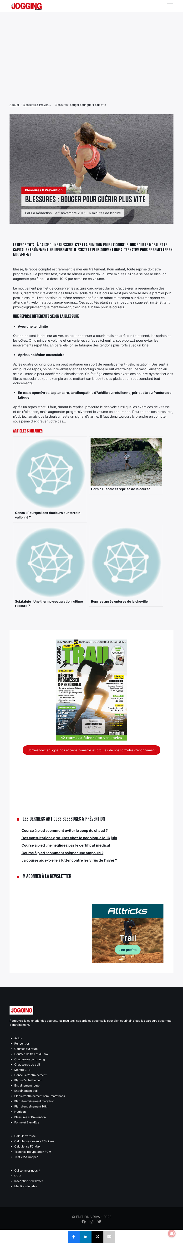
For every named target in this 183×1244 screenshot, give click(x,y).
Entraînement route (27, 1085)
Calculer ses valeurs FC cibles (34, 1141)
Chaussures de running (29, 1059)
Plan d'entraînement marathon (34, 1101)
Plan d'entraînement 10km (31, 1106)
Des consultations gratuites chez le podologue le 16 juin (69, 838)
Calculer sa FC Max (27, 1146)
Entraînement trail (26, 1090)
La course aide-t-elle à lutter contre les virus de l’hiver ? (69, 860)
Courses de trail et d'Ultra (31, 1054)
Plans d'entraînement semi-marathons (39, 1096)
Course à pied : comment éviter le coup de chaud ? (64, 830)
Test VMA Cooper (26, 1157)
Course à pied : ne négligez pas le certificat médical (65, 845)
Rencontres (22, 1043)
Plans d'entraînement (28, 1080)
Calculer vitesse (25, 1136)
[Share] (74, 1237)
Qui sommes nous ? (27, 1170)
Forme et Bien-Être (26, 1122)
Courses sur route (26, 1049)
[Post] (97, 1237)
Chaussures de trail (27, 1064)
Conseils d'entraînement (30, 1075)
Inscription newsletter (28, 1181)
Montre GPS (22, 1069)
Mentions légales (25, 1186)
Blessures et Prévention (30, 1117)
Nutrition (20, 1111)
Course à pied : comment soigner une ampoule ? (62, 853)
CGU (17, 1176)
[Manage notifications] (172, 1233)
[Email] (109, 1237)
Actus (18, 1038)
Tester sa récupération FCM (32, 1151)
